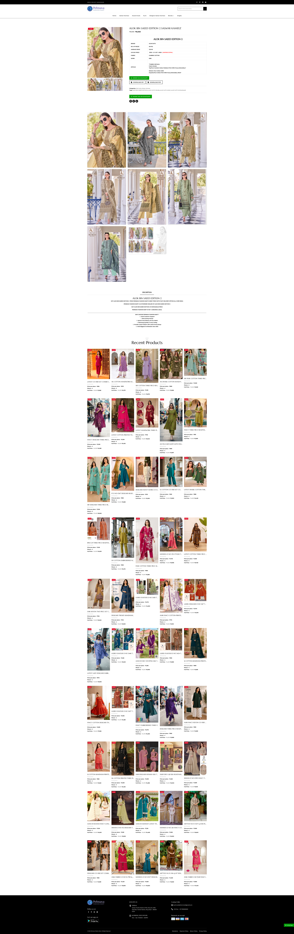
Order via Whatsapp (140, 78)
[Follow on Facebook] (197, 2)
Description (147, 292)
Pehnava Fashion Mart (96, 931)
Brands (170, 15)
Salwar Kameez (124, 15)
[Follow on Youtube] (205, 2)
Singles (179, 15)
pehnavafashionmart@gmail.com (183, 905)
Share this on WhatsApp (141, 96)
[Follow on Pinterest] (200, 2)
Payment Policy (184, 931)
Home (114, 15)
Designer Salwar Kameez (157, 15)
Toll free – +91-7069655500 (181, 909)
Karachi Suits (136, 15)
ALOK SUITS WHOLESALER (178, 90)
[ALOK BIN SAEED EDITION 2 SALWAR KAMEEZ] (91, 84)
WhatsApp (290, 925)
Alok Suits (138, 88)
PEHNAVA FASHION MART (140, 301)
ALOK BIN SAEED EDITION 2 (140, 90)
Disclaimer (175, 931)
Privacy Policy (203, 931)
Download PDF (155, 82)
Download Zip (138, 82)
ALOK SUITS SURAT (165, 90)
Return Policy (193, 931)
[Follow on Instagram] (203, 2)
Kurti (144, 15)
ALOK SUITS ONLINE (153, 90)
